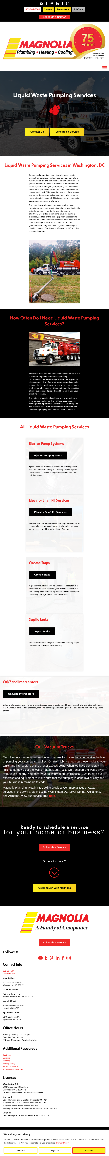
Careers (6, 1058)
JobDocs (7, 1055)
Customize (20, 1150)
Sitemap (6, 1061)
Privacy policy (9, 1063)
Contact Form (9, 974)
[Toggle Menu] (104, 67)
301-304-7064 (9, 971)
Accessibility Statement (13, 1069)
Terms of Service (10, 1066)
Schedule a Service (54, 17)
